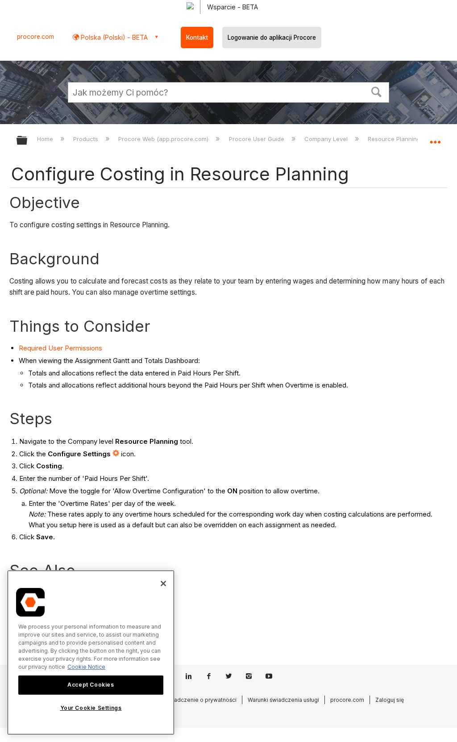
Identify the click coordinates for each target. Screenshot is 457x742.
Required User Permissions (60, 348)
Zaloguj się (389, 699)
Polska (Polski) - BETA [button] (113, 37)
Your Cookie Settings (91, 707)
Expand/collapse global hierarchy (27, 140)
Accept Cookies (90, 684)
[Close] (163, 583)
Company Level (326, 138)
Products (86, 138)
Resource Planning (395, 138)
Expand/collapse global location (435, 137)
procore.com (35, 36)
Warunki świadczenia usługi (283, 699)
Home (46, 138)
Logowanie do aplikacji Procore (272, 37)
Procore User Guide (257, 138)
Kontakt (197, 37)
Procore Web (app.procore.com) (164, 138)
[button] (376, 91)
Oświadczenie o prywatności (199, 699)
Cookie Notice (86, 666)
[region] (90, 652)
